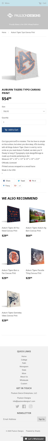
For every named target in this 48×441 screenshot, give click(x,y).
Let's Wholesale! (35, 439)
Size (3, 106)
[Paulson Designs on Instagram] (30, 407)
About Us (24, 376)
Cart (44, 3)
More (24, 373)
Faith (24, 363)
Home (4, 32)
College (24, 359)
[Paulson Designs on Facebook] (24, 407)
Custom (24, 383)
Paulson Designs (18, 431)
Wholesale (24, 380)
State (24, 370)
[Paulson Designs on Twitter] (17, 407)
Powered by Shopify (33, 431)
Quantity (5, 117)
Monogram (24, 366)
